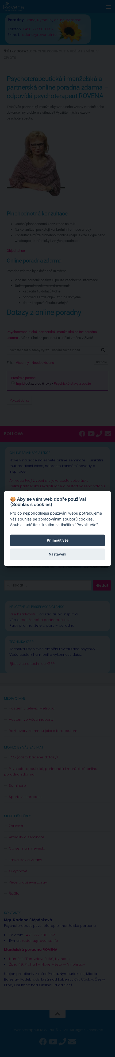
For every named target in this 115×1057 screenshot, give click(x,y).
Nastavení (57, 554)
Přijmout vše (57, 540)
